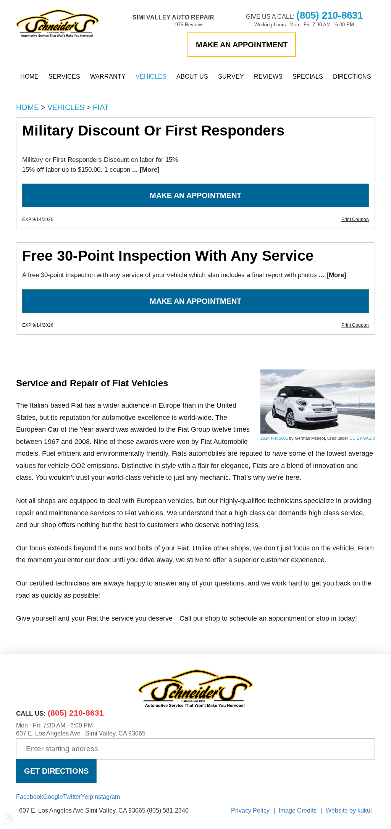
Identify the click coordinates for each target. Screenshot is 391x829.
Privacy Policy (250, 810)
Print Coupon (355, 219)
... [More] (145, 169)
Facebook (29, 797)
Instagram (106, 797)
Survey (231, 76)
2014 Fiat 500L (274, 438)
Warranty (108, 76)
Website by (349, 810)
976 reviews (189, 24)
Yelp (87, 797)
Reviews (268, 76)
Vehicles (151, 76)
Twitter (72, 797)
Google (53, 797)
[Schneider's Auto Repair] (57, 23)
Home (29, 76)
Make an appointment (242, 44)
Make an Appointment (195, 195)
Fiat (101, 107)
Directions (352, 76)
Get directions (56, 771)
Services (64, 76)
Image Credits (298, 810)
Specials (307, 76)
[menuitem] (29, 76)
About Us (192, 76)
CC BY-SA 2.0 (362, 438)
